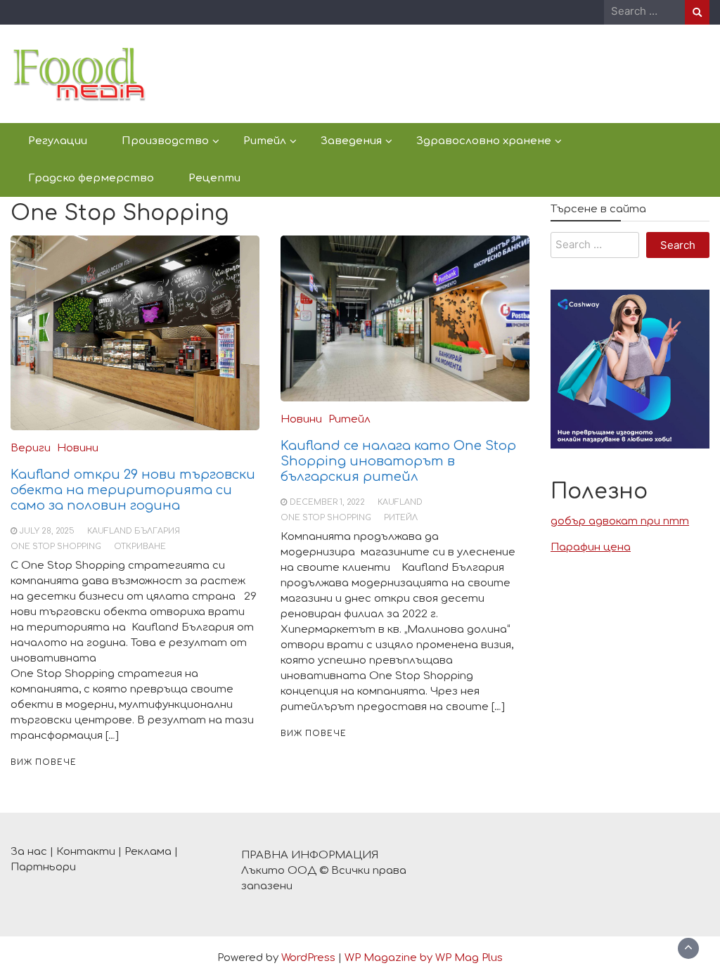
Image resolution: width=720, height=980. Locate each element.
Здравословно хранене (483, 141)
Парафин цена (591, 547)
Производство (165, 141)
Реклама (148, 852)
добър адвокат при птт (620, 521)
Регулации (57, 141)
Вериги (31, 448)
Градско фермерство (91, 178)
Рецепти (214, 178)
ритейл (401, 517)
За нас (29, 852)
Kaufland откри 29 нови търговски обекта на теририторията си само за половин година (133, 490)
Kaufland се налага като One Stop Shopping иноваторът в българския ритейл (398, 461)
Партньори (43, 867)
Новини (77, 448)
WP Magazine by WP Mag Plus (424, 958)
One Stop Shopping (56, 546)
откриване (140, 546)
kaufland (400, 502)
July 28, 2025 (47, 531)
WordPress (308, 958)
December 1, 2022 (327, 502)
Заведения (351, 141)
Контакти (85, 852)
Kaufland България (133, 531)
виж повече (44, 762)
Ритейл (264, 141)
